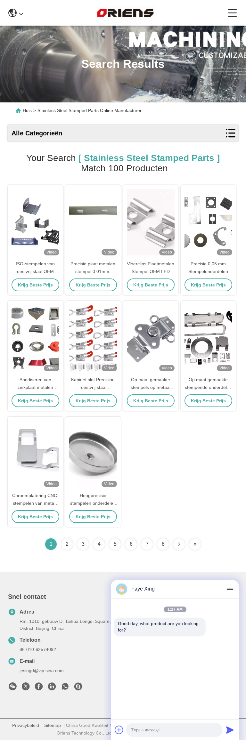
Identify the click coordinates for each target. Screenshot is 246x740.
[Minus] (230, 589)
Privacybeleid (25, 725)
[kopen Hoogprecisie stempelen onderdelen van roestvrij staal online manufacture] (93, 454)
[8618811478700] (65, 688)
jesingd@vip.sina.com (42, 670)
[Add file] (119, 730)
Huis (27, 110)
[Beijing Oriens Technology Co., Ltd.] (125, 13)
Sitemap (52, 725)
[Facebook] (38, 688)
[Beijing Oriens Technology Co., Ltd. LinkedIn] (51, 688)
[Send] (230, 730)
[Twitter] (25, 688)
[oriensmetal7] (78, 688)
